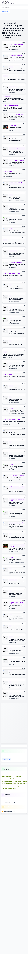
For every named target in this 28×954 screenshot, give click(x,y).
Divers (6, 75)
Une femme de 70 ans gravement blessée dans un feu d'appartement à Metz (16, 697)
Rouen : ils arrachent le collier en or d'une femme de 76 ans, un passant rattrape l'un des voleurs (12, 175)
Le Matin (12, 256)
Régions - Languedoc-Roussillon (11, 105)
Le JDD (5, 245)
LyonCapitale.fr (7, 278)
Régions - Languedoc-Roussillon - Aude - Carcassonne (17, 487)
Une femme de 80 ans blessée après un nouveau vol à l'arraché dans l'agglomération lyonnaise (13, 277)
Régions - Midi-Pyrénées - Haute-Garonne (17, 148)
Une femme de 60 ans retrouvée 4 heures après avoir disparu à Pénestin (15, 629)
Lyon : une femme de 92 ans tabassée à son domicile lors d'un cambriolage (13, 354)
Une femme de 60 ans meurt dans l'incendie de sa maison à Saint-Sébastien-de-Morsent (17, 367)
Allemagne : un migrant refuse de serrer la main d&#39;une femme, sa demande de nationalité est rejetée (13, 79)
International (13, 87)
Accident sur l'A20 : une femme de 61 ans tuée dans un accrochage (16, 221)
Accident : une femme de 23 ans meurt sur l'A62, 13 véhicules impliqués (16, 685)
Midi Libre (6, 110)
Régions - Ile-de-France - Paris (17, 114)
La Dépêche (12, 49)
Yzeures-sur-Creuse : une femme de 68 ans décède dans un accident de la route (17, 674)
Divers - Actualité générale (16, 55)
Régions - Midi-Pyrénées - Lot (17, 44)
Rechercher (5, 11)
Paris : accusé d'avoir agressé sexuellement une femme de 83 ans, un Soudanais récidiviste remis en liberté (13, 243)
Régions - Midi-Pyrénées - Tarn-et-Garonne (17, 183)
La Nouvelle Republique (15, 200)
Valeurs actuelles (7, 81)
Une (12, 66)
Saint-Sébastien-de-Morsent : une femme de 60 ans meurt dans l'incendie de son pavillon (14, 378)
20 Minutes (12, 72)
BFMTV (11, 130)
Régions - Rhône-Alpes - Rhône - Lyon (12, 273)
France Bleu (12, 141)
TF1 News (12, 469)
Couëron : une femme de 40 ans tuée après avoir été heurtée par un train (16, 515)
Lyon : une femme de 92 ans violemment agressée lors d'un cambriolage (14, 422)
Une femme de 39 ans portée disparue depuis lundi (16, 253)
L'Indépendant (13, 60)
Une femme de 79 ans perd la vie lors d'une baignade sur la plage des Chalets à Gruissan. (17, 491)
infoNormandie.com (8, 176)
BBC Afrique (12, 585)
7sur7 (5, 101)
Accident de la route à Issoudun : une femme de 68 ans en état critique (16, 561)
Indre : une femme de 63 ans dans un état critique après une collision (16, 572)
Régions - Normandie (9, 171)
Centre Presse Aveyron (14, 551)
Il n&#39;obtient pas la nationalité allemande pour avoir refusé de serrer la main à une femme (13, 100)
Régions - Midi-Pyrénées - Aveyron (16, 546)
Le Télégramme (13, 642)
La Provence (12, 92)
